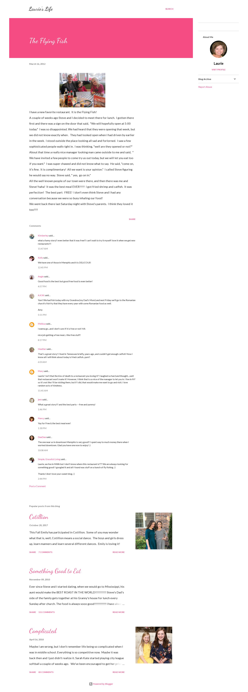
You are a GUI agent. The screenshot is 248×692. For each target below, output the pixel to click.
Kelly (40, 257)
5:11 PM (42, 314)
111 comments (46, 612)
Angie (41, 276)
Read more (119, 552)
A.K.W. (41, 295)
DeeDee (42, 437)
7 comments (45, 552)
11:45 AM (43, 390)
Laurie (218, 63)
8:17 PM (42, 340)
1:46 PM (42, 409)
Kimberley (43, 235)
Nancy (41, 418)
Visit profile (218, 69)
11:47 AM (43, 248)
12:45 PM (43, 267)
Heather (42, 349)
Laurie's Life (41, 9)
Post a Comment (37, 486)
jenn (40, 399)
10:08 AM (43, 450)
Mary (40, 371)
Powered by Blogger (103, 684)
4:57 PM (42, 286)
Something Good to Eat (55, 571)
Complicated (42, 631)
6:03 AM (42, 362)
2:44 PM (42, 478)
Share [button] (132, 219)
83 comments (45, 672)
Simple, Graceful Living (49, 459)
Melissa (42, 323)
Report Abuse (205, 86)
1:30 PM (42, 428)
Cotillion (38, 516)
